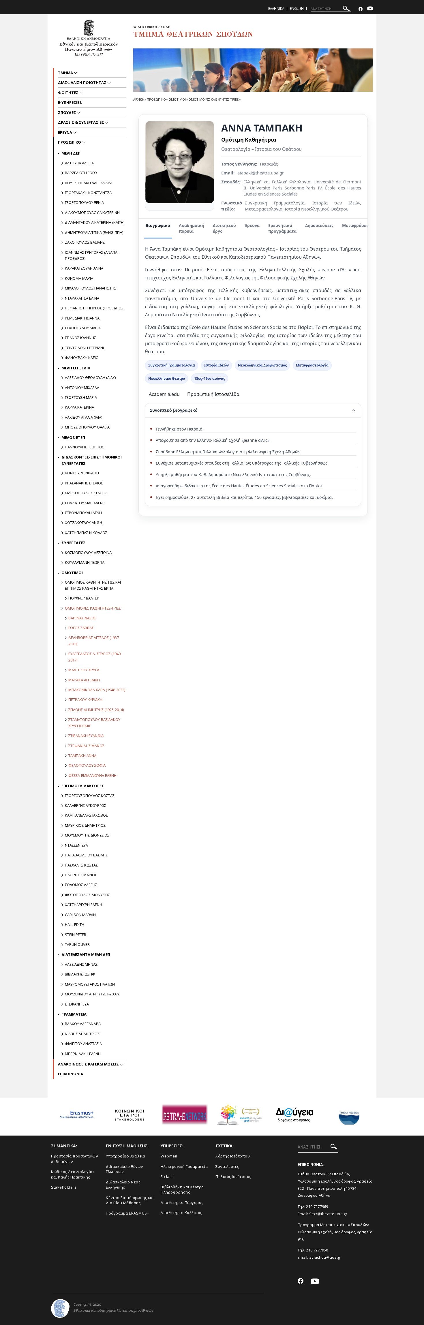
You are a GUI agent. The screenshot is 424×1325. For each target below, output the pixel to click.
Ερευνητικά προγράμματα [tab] (282, 228)
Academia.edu (164, 394)
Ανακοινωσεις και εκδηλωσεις (89, 1064)
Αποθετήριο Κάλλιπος (181, 1212)
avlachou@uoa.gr (325, 1257)
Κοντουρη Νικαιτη (82, 473)
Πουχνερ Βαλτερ (83, 598)
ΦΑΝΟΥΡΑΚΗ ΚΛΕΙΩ (82, 357)
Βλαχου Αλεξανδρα (83, 1023)
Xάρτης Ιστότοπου (232, 1156)
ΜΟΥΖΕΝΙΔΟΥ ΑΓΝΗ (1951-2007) (92, 994)
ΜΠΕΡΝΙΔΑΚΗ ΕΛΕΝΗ (83, 1053)
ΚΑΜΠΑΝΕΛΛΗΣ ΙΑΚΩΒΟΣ (86, 815)
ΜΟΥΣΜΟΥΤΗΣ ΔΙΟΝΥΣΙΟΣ (87, 835)
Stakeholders (63, 1187)
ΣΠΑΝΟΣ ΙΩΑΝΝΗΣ (80, 337)
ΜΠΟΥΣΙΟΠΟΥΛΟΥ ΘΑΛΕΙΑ (87, 427)
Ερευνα (65, 132)
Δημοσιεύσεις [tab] (319, 225)
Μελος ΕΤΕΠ (73, 437)
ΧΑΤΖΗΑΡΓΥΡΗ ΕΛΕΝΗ (83, 904)
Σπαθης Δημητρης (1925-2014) (96, 709)
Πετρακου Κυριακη (85, 699)
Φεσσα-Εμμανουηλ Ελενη (92, 775)
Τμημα (66, 72)
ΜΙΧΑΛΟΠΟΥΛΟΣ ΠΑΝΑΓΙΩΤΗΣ (90, 288)
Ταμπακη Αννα (82, 755)
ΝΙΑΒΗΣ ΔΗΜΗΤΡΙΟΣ (82, 1033)
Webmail (169, 1156)
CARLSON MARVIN (80, 914)
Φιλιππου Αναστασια (83, 1043)
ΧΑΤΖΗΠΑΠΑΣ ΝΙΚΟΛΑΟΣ (86, 532)
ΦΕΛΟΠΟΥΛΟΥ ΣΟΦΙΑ (87, 765)
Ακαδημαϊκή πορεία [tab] (191, 228)
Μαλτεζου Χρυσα (83, 669)
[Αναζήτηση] (346, 9)
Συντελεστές (227, 1166)
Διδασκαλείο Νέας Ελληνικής (123, 1184)
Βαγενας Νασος (82, 618)
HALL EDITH (74, 924)
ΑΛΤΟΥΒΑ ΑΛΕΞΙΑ (79, 163)
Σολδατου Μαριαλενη (85, 502)
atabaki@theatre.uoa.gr (260, 173)
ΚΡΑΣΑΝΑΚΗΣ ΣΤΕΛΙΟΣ (84, 483)
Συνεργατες (73, 542)
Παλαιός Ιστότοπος (233, 1176)
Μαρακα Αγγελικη (84, 680)
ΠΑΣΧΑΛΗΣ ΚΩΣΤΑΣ (81, 865)
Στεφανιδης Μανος (86, 745)
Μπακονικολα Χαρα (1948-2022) (96, 689)
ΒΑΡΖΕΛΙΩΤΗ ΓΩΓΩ (81, 172)
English (297, 8)
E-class (167, 1176)
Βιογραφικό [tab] (158, 225)
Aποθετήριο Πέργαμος (182, 1202)
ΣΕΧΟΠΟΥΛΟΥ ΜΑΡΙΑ (83, 327)
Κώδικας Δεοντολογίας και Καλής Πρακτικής (72, 1174)
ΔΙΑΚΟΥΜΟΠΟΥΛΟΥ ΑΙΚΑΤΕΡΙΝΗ (92, 212)
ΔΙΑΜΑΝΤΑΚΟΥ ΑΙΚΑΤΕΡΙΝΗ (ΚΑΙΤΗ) (94, 222)
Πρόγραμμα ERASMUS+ (127, 1213)
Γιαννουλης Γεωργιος (84, 447)
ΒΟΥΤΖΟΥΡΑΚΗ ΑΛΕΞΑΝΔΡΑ (88, 182)
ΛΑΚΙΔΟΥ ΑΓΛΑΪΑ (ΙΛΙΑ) (83, 417)
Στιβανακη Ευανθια (86, 735)
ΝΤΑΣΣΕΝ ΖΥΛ (76, 845)
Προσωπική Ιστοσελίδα (213, 394)
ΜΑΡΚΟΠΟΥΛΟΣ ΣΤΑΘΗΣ (86, 492)
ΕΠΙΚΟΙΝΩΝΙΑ (70, 1073)
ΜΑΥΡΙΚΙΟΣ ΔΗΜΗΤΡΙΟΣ (85, 825)
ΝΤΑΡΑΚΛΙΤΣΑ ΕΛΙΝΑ (82, 298)
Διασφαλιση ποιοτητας (82, 82)
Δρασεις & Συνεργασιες (81, 122)
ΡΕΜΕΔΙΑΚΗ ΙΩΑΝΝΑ (82, 318)
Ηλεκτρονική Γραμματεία (184, 1166)
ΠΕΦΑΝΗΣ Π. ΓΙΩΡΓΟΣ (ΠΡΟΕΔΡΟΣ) (94, 308)
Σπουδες (67, 112)
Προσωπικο (156, 99)
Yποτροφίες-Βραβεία (125, 1156)
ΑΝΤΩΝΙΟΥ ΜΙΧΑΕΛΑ (82, 387)
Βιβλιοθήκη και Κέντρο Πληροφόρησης (182, 1189)
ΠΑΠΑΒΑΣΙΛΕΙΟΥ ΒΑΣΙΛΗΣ (86, 855)
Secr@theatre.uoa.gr (328, 1213)
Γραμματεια (74, 1014)
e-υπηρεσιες (70, 102)
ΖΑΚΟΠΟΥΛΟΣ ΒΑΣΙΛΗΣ (85, 242)
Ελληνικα (276, 8)
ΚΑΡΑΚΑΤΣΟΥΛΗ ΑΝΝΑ (84, 268)
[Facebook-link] (361, 9)
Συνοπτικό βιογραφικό (174, 410)
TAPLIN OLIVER (77, 944)
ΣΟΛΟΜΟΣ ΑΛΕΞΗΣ (81, 884)
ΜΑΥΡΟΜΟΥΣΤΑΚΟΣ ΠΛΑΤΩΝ (90, 984)
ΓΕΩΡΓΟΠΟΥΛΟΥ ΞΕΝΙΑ (84, 202)
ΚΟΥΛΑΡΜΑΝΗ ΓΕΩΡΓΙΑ (84, 562)
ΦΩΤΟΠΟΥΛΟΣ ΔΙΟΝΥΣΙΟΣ (87, 894)
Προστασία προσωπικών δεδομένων (74, 1158)
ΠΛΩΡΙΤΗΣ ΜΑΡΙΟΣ (81, 874)
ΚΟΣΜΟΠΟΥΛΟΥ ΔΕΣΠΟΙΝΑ (88, 552)
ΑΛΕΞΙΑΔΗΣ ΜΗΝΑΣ (81, 964)
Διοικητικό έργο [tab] (224, 228)
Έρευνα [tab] (252, 225)
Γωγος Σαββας (81, 627)
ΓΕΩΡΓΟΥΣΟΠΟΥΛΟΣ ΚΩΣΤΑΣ (90, 795)
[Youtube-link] (370, 9)
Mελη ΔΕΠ (70, 153)
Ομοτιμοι (176, 99)
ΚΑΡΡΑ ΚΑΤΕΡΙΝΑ (79, 407)
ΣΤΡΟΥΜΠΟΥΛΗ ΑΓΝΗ (83, 512)
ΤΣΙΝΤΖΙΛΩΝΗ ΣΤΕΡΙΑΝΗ (85, 347)
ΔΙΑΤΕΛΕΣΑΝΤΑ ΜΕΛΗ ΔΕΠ (85, 954)
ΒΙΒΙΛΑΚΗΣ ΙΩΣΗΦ (80, 974)
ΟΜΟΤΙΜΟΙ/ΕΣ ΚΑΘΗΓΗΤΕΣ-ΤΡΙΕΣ (213, 99)
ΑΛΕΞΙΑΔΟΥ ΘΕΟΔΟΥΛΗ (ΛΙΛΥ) (90, 377)
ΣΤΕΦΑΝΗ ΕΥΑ (77, 1004)
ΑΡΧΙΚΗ (138, 99)
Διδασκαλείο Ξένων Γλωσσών (124, 1169)
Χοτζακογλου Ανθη (83, 522)
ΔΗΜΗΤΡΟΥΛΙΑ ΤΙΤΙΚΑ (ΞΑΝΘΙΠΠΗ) (94, 232)
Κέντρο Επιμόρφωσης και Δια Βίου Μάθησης (130, 1200)
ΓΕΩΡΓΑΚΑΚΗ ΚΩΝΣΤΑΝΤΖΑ (88, 192)
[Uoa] (60, 1308)
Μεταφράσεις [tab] (356, 225)
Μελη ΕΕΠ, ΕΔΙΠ (75, 368)
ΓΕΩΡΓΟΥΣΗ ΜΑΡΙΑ (81, 397)
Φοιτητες (68, 92)
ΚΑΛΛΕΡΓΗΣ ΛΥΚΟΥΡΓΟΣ (85, 805)
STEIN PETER (75, 934)
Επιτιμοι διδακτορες (82, 785)
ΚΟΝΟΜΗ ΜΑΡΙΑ (79, 278)
